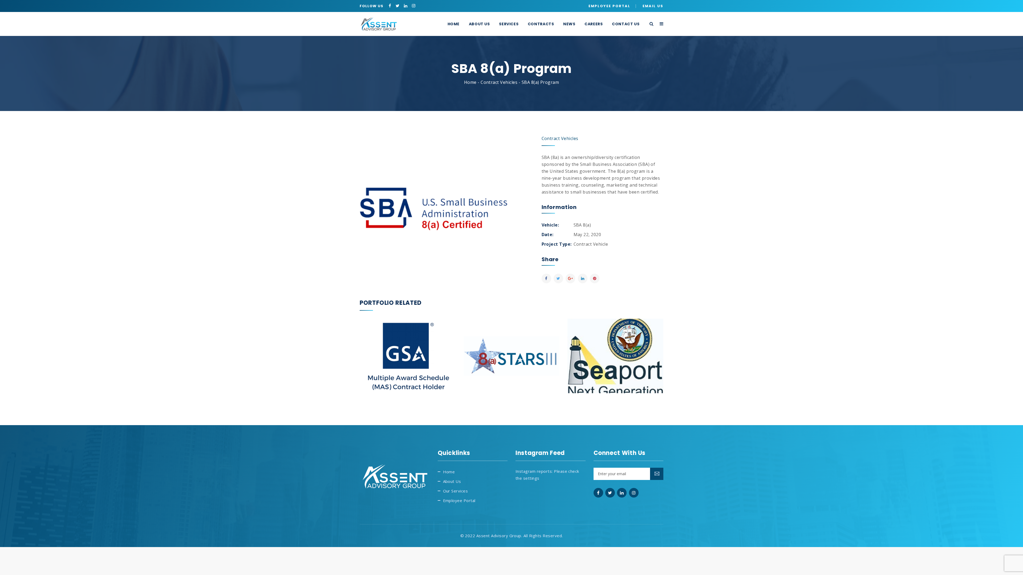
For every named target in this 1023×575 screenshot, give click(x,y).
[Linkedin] (582, 278)
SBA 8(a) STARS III (511, 344)
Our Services (455, 491)
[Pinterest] (594, 278)
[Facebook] (546, 278)
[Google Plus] (570, 278)
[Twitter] (558, 278)
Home (470, 82)
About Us (452, 481)
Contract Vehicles (499, 82)
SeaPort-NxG (615, 344)
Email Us (653, 6)
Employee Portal (609, 6)
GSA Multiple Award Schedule (407, 344)
